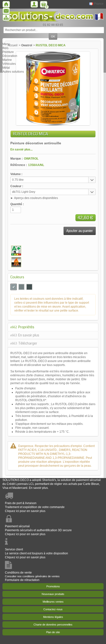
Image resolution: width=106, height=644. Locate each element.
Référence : (18, 165)
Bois (5, 48)
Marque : (16, 158)
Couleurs (17, 277)
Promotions (53, 586)
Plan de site (53, 632)
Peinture (8, 52)
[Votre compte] (34, 4)
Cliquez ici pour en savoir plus (25, 511)
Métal (6, 67)
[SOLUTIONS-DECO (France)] (53, 16)
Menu (6, 44)
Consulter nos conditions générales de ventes (32, 576)
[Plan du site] (6, 18)
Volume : (16, 174)
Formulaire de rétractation (22, 580)
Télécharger (27, 343)
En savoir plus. (39, 488)
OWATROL (31, 158)
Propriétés (26, 327)
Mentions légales (53, 616)
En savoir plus (28, 335)
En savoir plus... (21, 149)
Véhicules (9, 64)
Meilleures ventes (53, 601)
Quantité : (17, 204)
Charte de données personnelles (53, 624)
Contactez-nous (53, 609)
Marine (7, 60)
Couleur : (16, 186)
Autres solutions (13, 71)
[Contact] (6, 11)
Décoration (9, 56)
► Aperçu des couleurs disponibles (34, 198)
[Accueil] (6, 4)
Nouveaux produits (53, 594)
